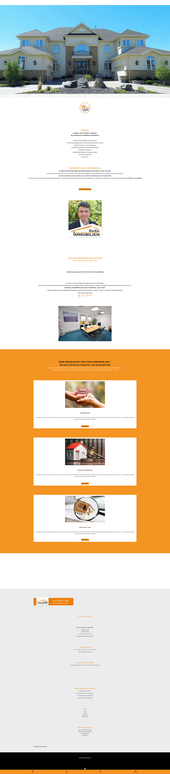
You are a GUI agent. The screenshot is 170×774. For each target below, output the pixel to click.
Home (85, 711)
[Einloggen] (85, 768)
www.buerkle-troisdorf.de (85, 691)
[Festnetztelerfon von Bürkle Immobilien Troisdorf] (85, 601)
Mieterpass (85, 735)
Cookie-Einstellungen (40, 746)
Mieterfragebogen (85, 733)
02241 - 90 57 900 (87, 634)
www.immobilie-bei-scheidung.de (85, 695)
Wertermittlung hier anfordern (85, 731)
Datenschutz (85, 716)
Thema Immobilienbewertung (85, 730)
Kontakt (85, 713)
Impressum (85, 714)
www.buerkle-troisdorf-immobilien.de (85, 693)
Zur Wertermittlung (85, 189)
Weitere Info (85, 426)
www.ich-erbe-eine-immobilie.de (85, 698)
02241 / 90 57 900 (86, 295)
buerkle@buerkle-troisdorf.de (87, 636)
